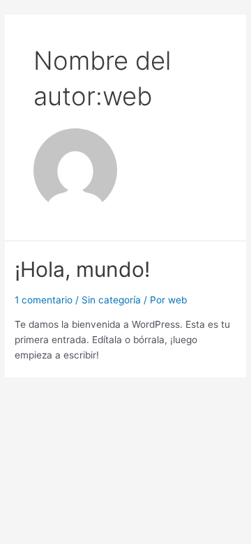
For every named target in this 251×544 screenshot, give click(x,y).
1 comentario (44, 299)
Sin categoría (111, 299)
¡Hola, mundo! (82, 269)
